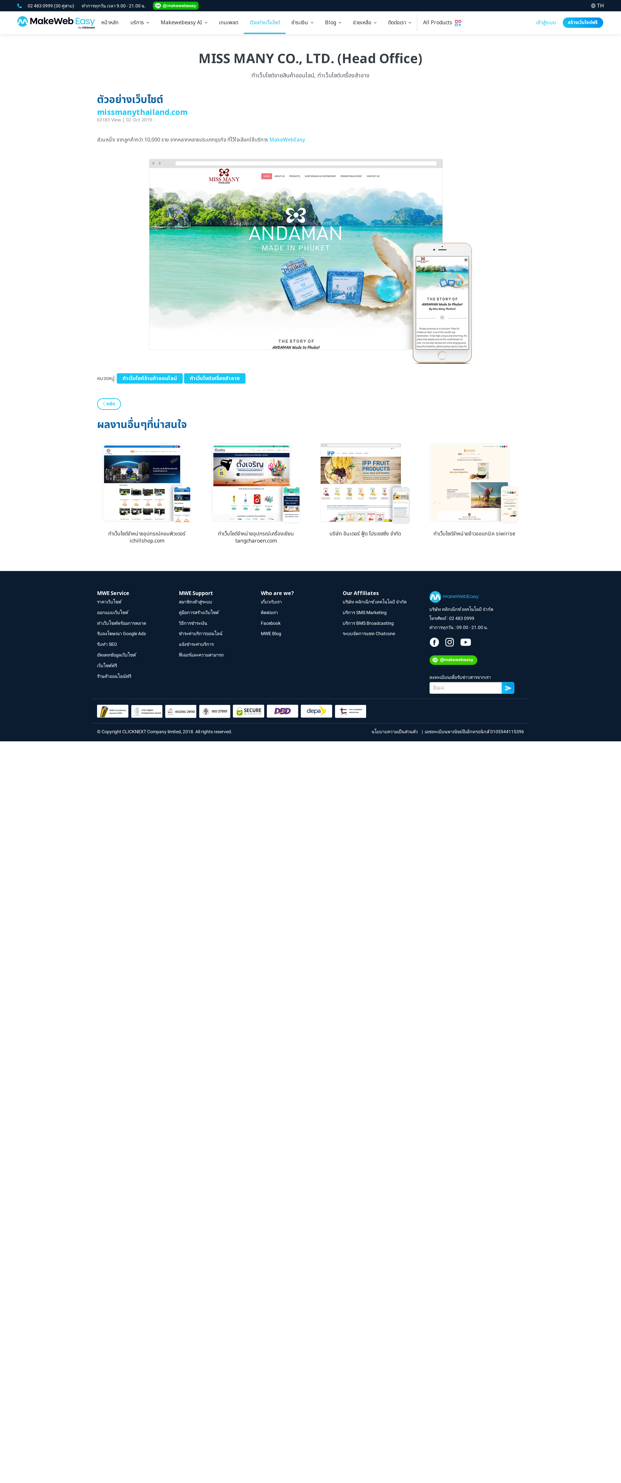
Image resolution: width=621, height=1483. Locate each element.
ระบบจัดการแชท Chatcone (369, 633)
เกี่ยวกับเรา (271, 601)
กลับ (110, 404)
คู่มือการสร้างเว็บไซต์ (199, 612)
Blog (332, 23)
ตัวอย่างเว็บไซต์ (265, 23)
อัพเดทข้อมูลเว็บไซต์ (116, 654)
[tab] (140, 22)
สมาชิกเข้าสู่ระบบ (195, 601)
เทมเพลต (228, 23)
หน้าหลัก (110, 23)
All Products (439, 23)
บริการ (138, 23)
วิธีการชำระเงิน (193, 623)
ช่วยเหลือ (363, 23)
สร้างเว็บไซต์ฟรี (583, 22)
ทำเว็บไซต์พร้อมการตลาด (121, 623)
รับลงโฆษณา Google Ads (121, 633)
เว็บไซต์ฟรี (107, 665)
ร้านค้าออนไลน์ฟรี (114, 676)
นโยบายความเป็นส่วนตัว (396, 731)
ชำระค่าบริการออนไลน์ (201, 633)
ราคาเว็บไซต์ (109, 601)
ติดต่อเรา (398, 23)
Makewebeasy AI (183, 23)
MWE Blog (271, 633)
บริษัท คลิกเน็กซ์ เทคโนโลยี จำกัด (375, 601)
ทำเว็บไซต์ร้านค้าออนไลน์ (150, 378)
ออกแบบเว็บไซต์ (112, 612)
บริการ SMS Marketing (365, 612)
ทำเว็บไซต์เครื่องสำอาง (215, 378)
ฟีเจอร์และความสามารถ (201, 654)
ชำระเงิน (301, 23)
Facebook (271, 623)
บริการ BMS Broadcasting (368, 623)
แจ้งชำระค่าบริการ (196, 644)
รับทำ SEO (107, 644)
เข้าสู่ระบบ (546, 23)
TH (600, 6)
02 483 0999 (41, 5)
